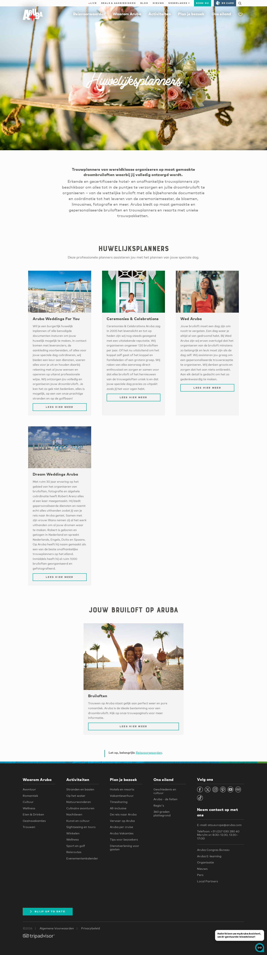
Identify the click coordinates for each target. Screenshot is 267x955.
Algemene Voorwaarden (57, 928)
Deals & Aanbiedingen (118, 3)
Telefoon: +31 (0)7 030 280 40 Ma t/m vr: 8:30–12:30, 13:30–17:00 (218, 835)
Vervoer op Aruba (122, 821)
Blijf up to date (50, 911)
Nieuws (158, 3)
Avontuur (29, 789)
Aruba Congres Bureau (213, 850)
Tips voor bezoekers (124, 839)
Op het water (75, 795)
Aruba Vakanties (122, 833)
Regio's (158, 805)
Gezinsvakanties (34, 821)
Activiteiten (159, 13)
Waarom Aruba (127, 13)
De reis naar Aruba (123, 814)
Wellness (29, 808)
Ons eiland (221, 13)
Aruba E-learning (209, 856)
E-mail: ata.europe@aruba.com (219, 825)
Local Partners (207, 881)
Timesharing (119, 802)
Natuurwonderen (78, 802)
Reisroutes (73, 852)
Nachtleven (74, 814)
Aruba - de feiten (165, 799)
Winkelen (73, 833)
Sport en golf (75, 846)
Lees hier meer (60, 406)
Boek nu (202, 3)
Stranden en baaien (80, 789)
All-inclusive (118, 808)
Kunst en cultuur (78, 821)
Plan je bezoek (191, 13)
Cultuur (28, 802)
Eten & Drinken (33, 814)
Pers (200, 875)
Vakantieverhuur (122, 795)
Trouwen (29, 827)
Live (92, 3)
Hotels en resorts (122, 789)
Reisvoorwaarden (89, 13)
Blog (144, 3)
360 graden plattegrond (162, 813)
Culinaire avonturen (80, 808)
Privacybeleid (90, 928)
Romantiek (30, 795)
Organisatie (205, 862)
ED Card (228, 3)
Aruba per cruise (121, 827)
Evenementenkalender (82, 858)
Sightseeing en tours (81, 827)
